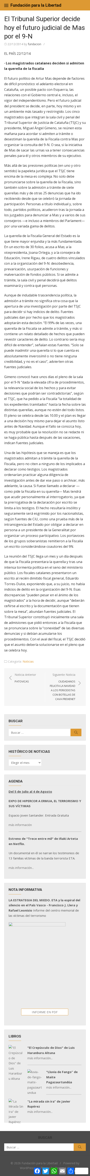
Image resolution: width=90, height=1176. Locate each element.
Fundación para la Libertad (35, 5)
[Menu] (6, 5)
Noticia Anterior (25, 678)
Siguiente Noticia (62, 687)
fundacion (34, 44)
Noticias (28, 661)
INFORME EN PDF (45, 1012)
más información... (21, 868)
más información (20, 825)
